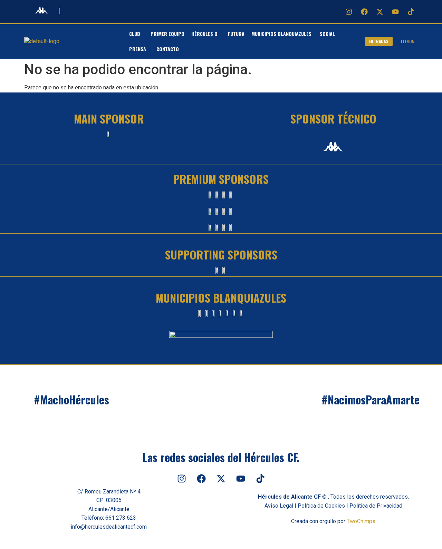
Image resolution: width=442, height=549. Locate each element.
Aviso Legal (279, 505)
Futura (236, 33)
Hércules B (204, 33)
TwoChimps (361, 521)
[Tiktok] (411, 12)
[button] (136, 33)
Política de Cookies (321, 505)
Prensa (137, 48)
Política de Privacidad (375, 505)
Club (134, 33)
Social (327, 33)
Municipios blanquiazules (282, 33)
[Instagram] (349, 12)
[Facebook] (364, 12)
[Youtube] (395, 12)
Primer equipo (167, 33)
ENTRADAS (379, 41)
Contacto (167, 48)
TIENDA (407, 41)
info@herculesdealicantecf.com (109, 526)
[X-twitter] (380, 12)
